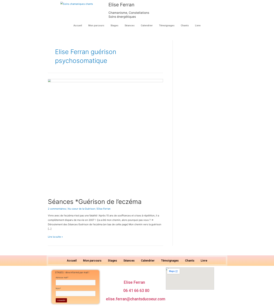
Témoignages (166, 25)
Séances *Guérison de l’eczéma (95, 201)
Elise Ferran (121, 4)
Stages (114, 25)
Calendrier (147, 25)
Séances (129, 25)
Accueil (77, 25)
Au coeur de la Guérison (81, 208)
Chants (185, 25)
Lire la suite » (55, 236)
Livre (198, 25)
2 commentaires (57, 208)
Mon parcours (96, 25)
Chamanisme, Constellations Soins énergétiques (128, 15)
